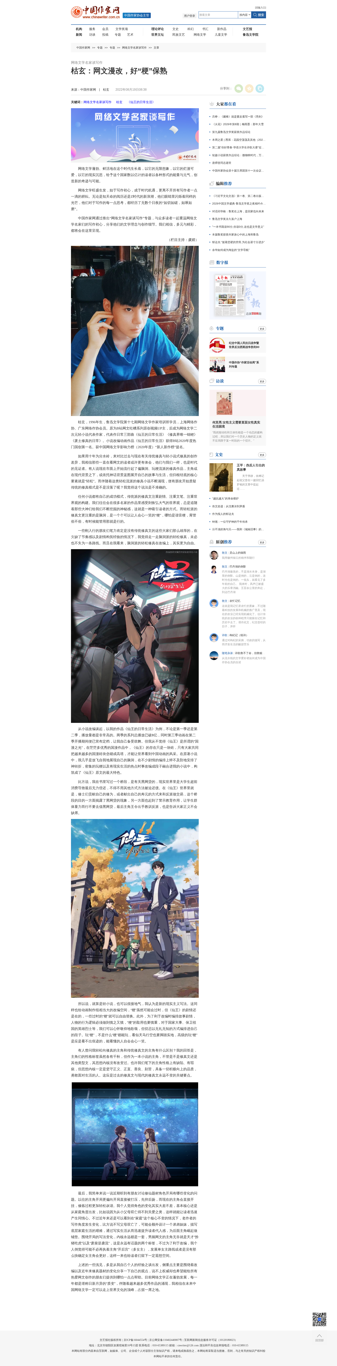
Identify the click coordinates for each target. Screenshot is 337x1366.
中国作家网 (83, 47)
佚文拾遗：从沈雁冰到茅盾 (228, 506)
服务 (92, 29)
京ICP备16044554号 (135, 1340)
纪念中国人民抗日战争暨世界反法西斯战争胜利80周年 (244, 345)
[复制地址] (259, 88)
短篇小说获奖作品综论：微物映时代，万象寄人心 (239, 155)
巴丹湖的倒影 (238, 566)
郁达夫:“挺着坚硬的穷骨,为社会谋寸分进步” (238, 242)
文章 (156, 47)
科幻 (190, 29)
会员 (105, 29)
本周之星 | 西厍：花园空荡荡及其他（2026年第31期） (239, 139)
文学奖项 (121, 29)
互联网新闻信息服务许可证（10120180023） (210, 1340)
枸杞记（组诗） (239, 635)
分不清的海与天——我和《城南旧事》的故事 (239, 529)
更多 (262, 329)
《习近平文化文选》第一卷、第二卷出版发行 (239, 195)
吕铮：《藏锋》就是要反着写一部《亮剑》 (238, 116)
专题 (118, 34)
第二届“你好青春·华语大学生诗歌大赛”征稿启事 (239, 147)
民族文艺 (178, 34)
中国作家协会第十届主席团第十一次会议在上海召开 (239, 170)
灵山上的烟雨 (238, 552)
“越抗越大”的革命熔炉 (225, 498)
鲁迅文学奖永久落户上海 (227, 218)
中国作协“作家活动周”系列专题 (244, 364)
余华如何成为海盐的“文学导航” (231, 249)
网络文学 (200, 34)
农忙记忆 (235, 600)
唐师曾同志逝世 (221, 162)
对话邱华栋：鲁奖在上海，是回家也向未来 (238, 211)
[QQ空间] (249, 88)
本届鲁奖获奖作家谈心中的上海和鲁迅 (235, 234)
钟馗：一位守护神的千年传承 (230, 521)
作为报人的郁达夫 (223, 513)
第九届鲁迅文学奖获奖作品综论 (231, 132)
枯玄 (119, 102)
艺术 (130, 34)
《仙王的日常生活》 (141, 102)
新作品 (221, 29)
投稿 (105, 34)
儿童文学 (221, 34)
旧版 (260, 7)
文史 (175, 29)
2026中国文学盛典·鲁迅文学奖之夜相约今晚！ (239, 203)
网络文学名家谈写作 (134, 47)
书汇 (205, 29)
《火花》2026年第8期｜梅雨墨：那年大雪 (238, 124)
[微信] (238, 88)
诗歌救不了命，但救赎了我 (251, 653)
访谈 (92, 34)
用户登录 (189, 15)
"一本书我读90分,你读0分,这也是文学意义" (238, 226)
